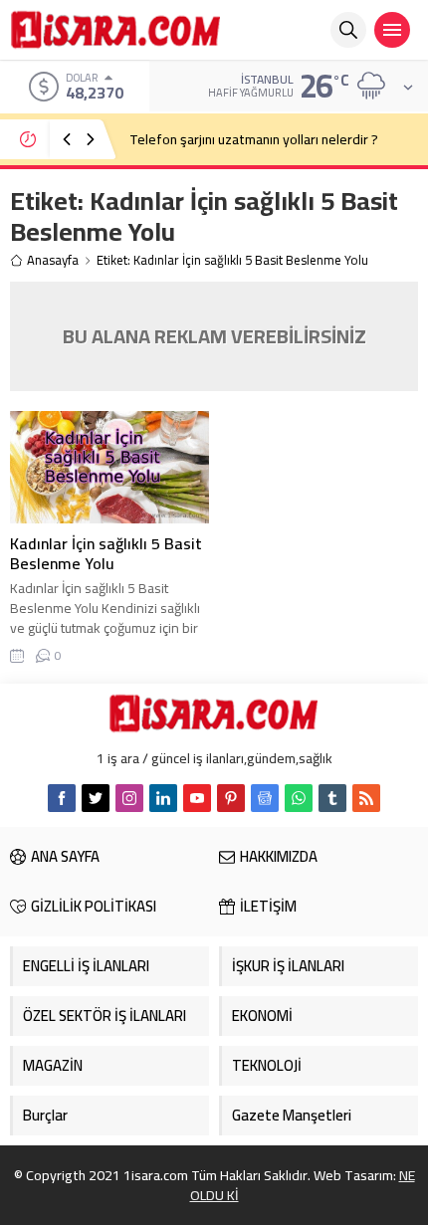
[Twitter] (95, 798)
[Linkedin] (163, 798)
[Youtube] (197, 798)
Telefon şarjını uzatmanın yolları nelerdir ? (253, 139)
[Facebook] (62, 798)
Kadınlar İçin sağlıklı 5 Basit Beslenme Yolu (106, 553)
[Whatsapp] (299, 798)
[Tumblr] (332, 798)
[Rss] (366, 798)
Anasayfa (53, 260)
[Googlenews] (265, 798)
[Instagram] (129, 798)
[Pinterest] (231, 798)
